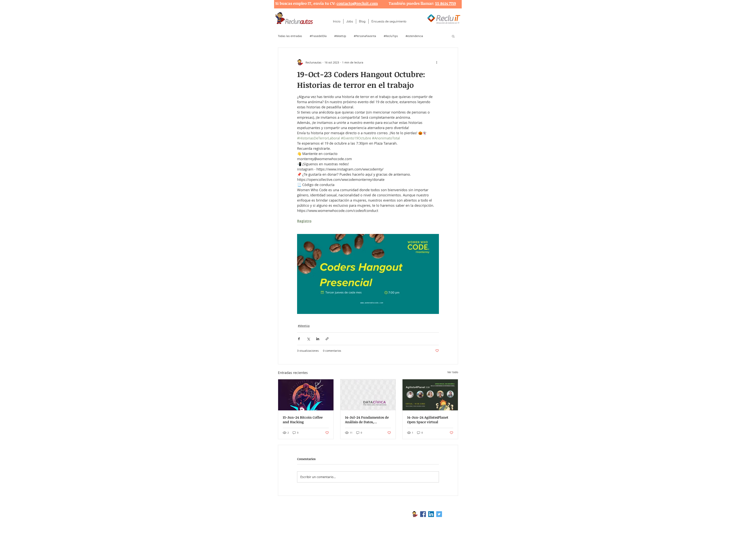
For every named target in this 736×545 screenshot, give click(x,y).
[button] (453, 36)
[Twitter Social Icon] (439, 514)
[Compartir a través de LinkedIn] (318, 339)
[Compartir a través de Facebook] (299, 339)
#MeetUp (340, 36)
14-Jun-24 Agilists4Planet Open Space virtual (427, 419)
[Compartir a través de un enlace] (327, 339)
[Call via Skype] (450, 515)
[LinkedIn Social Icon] (431, 514)
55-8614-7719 (318, 520)
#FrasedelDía (318, 36)
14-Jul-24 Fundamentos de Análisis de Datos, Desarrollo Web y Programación (367, 419)
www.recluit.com (371, 514)
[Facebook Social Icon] (423, 514)
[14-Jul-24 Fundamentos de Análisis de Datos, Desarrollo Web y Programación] (368, 394)
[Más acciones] (436, 62)
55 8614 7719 (445, 3)
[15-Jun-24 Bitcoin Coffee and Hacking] (306, 394)
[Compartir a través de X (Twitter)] (308, 339)
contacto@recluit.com (357, 3)
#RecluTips (391, 36)
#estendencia (414, 36)
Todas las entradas (290, 36)
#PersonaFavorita (365, 36)
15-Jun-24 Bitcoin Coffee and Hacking (303, 419)
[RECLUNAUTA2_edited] (415, 514)
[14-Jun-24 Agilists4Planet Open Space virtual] (430, 394)
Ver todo (452, 372)
